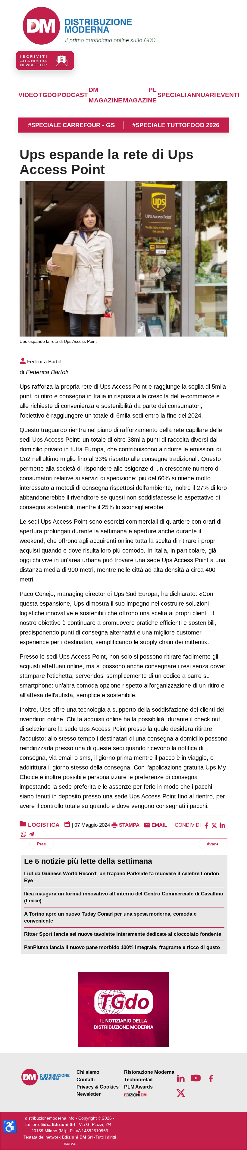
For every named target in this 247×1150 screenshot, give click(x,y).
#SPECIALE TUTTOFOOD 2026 (175, 125)
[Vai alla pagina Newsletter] (45, 60)
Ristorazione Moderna (149, 1072)
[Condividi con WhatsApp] (23, 834)
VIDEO (28, 95)
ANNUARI (201, 95)
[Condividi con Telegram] (31, 834)
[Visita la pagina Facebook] (211, 1078)
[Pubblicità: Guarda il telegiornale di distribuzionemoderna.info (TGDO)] (123, 1009)
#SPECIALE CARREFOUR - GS (71, 125)
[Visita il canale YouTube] (196, 1078)
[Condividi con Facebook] (206, 825)
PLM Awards (138, 1086)
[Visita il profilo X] (181, 1093)
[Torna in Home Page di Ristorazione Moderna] (45, 1077)
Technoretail (138, 1079)
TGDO (48, 95)
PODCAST (72, 95)
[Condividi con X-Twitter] (214, 825)
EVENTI (228, 95)
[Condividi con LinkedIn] (222, 825)
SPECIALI (171, 95)
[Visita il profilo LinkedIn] (181, 1078)
